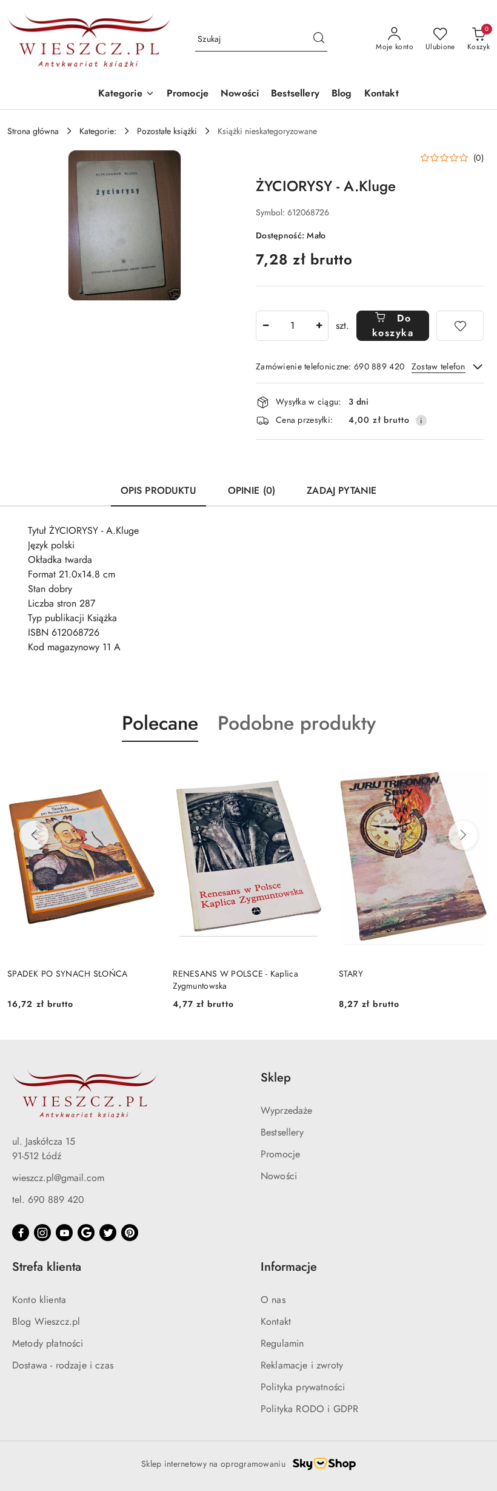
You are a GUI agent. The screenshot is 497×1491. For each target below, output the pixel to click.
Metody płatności (48, 1343)
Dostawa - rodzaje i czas (62, 1365)
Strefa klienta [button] (46, 1267)
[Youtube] (64, 1232)
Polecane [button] (160, 723)
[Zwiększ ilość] (319, 325)
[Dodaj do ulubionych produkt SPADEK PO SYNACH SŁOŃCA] (144, 770)
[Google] (86, 1232)
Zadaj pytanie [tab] (341, 490)
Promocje (280, 1154)
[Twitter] (107, 1232)
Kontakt (276, 1321)
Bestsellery (282, 1132)
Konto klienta (39, 1300)
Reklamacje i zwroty (302, 1365)
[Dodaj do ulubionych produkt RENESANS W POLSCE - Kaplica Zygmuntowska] (310, 770)
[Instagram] (42, 1232)
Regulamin (282, 1343)
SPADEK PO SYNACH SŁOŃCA (67, 974)
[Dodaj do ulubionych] (460, 326)
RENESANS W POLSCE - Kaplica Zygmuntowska (235, 980)
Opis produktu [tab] (158, 490)
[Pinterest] (129, 1232)
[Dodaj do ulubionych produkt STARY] (476, 770)
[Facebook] (20, 1232)
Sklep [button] (276, 1077)
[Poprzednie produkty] (34, 835)
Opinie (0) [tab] (252, 490)
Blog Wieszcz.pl (46, 1321)
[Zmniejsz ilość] (265, 325)
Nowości (279, 1176)
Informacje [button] (289, 1267)
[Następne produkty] (463, 835)
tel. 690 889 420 (48, 1200)
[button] (126, 94)
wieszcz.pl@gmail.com (58, 1178)
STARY (351, 974)
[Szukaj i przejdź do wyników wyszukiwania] (318, 39)
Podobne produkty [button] (297, 723)
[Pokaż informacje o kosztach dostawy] (421, 420)
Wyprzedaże (287, 1110)
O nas (273, 1300)
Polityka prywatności (303, 1387)
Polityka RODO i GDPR (309, 1409)
